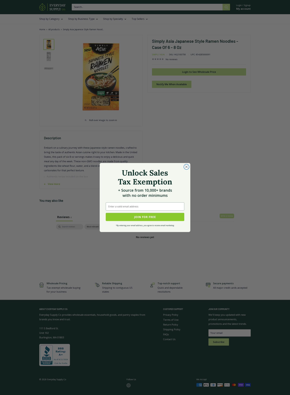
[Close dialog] (186, 166)
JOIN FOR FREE (145, 217)
